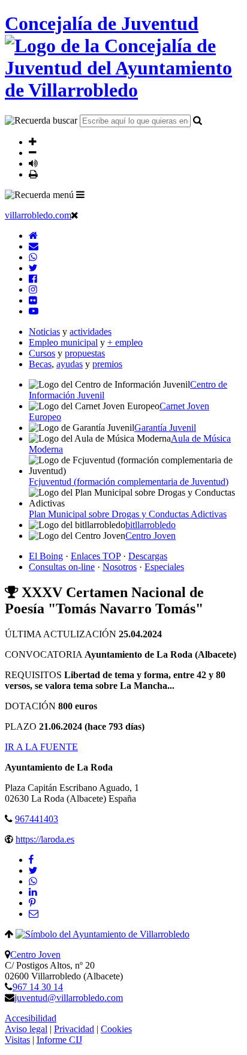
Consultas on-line (62, 567)
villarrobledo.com (38, 215)
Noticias (44, 331)
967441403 (36, 819)
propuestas (85, 353)
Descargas (147, 556)
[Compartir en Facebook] (31, 860)
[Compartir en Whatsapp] (33, 881)
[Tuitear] (33, 870)
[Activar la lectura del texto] (33, 163)
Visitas (17, 1040)
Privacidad (74, 1029)
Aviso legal (26, 1029)
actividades (91, 331)
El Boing (46, 556)
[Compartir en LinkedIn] (33, 892)
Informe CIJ (59, 1040)
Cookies (116, 1029)
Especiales (164, 567)
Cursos (42, 353)
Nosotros (120, 567)
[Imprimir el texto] (33, 174)
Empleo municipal (63, 342)
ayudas (69, 364)
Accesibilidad (30, 1018)
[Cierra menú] (74, 215)
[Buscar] (197, 120)
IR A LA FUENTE (41, 747)
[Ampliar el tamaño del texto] (33, 141)
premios (107, 364)
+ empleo (125, 342)
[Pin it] (32, 903)
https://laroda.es (45, 839)
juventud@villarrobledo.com (68, 998)
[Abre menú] (80, 194)
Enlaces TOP (96, 556)
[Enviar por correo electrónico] (33, 914)
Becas (40, 364)
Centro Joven (35, 954)
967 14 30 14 (38, 987)
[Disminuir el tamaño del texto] (33, 152)
